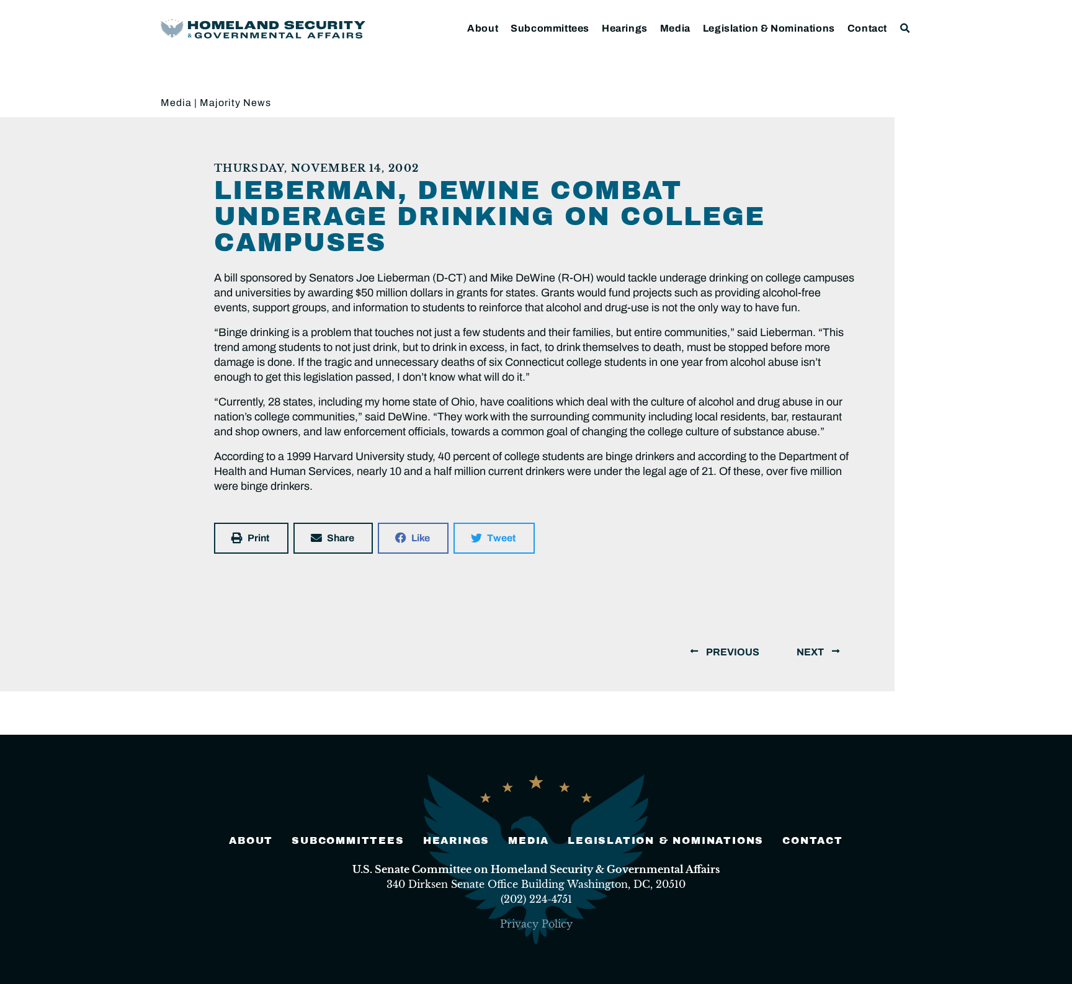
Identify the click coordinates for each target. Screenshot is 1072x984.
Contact (867, 28)
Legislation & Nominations (769, 28)
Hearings (625, 28)
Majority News (235, 102)
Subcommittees (550, 28)
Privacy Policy (536, 924)
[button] (905, 28)
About (482, 28)
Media (675, 28)
